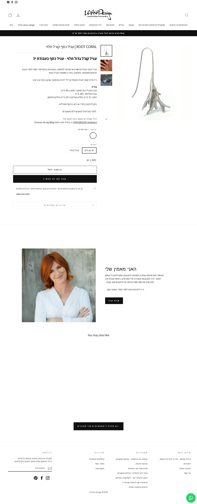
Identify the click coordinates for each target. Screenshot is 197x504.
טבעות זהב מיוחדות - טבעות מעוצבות (132, 459)
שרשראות (110, 25)
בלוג (11, 25)
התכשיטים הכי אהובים (178, 25)
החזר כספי (99, 463)
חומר (87, 129)
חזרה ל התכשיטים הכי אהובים (96, 426)
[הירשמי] (50, 468)
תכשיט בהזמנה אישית (138, 487)
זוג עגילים (89, 150)
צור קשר (187, 473)
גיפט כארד (43, 25)
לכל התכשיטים (95, 25)
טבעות (131, 25)
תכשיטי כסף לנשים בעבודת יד (135, 482)
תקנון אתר (99, 468)
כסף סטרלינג (93, 135)
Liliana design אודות (26, 25)
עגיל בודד (74, 150)
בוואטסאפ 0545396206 (85, 122)
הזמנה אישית (79, 25)
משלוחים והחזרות (96, 459)
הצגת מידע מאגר (23, 193)
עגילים (121, 25)
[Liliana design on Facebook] (42, 478)
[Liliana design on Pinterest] (36, 478)
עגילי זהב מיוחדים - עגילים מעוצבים (132, 473)
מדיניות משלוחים (55, 205)
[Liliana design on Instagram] (48, 478)
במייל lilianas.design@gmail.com (52, 122)
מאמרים (187, 463)
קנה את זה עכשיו (54, 178)
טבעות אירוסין (142, 463)
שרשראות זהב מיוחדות (138, 468)
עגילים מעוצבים (70, 111)
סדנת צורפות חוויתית (60, 25)
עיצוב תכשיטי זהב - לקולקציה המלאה (131, 477)
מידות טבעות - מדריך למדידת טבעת (175, 459)
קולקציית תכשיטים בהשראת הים (152, 25)
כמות (94, 144)
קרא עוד (114, 300)
